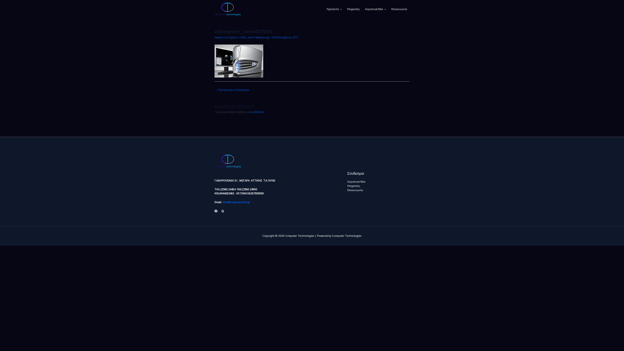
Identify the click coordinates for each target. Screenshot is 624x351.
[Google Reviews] (222, 211)
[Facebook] (215, 211)
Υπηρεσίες (353, 9)
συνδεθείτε (257, 112)
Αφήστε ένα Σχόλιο (226, 37)
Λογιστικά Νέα (374, 9)
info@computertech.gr (236, 202)
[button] (340, 9)
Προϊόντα (333, 9)
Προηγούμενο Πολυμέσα (232, 90)
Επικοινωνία (399, 9)
